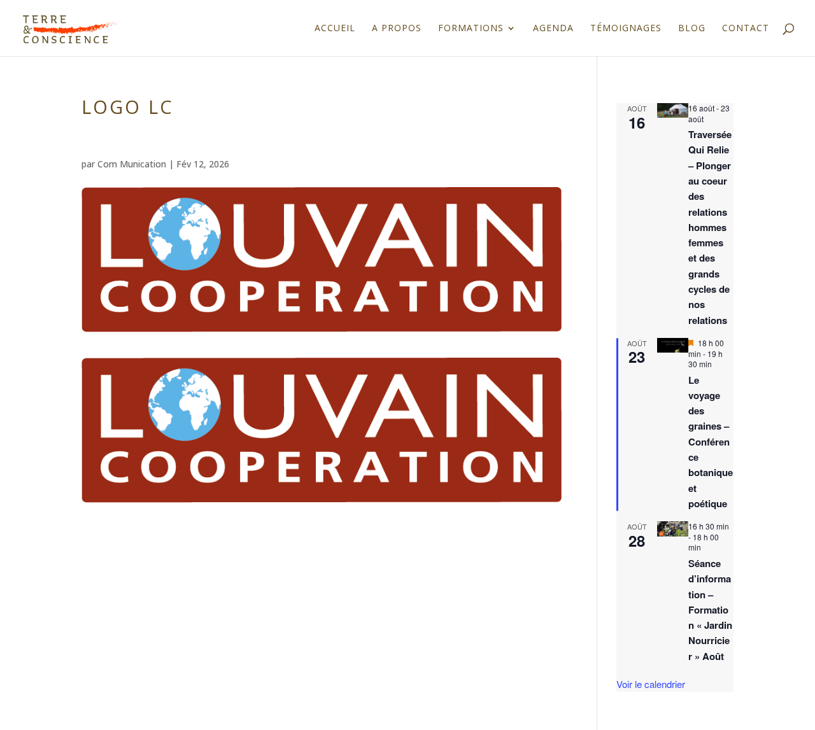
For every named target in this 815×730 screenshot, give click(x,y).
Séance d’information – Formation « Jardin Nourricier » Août (710, 609)
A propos (397, 29)
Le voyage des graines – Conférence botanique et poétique (710, 441)
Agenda (553, 29)
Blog (691, 29)
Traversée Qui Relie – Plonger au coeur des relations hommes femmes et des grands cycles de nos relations (710, 227)
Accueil (335, 29)
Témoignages (626, 29)
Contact (745, 29)
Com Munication (131, 164)
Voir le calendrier (650, 684)
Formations (471, 29)
